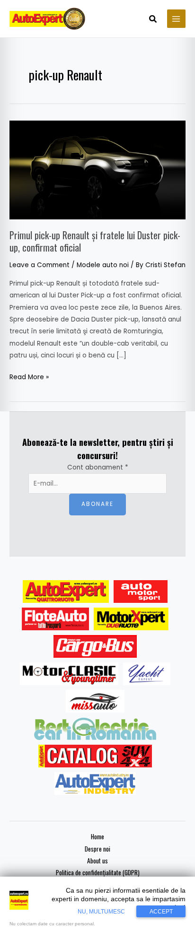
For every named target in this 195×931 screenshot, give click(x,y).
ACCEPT (161, 911)
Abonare (97, 504)
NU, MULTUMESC (101, 911)
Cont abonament (97, 467)
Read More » (29, 376)
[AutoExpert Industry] (94, 783)
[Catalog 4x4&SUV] (95, 756)
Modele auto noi (103, 265)
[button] (153, 19)
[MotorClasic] (69, 673)
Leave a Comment (39, 265)
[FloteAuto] (55, 619)
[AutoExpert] (66, 591)
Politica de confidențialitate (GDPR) (98, 872)
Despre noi (97, 848)
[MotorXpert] (131, 619)
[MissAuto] (95, 701)
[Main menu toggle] (176, 18)
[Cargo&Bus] (94, 646)
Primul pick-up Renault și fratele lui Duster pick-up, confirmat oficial (94, 241)
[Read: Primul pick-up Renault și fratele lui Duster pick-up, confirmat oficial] (97, 169)
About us (97, 860)
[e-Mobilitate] (95, 728)
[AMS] (141, 591)
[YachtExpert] (147, 673)
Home (97, 836)
